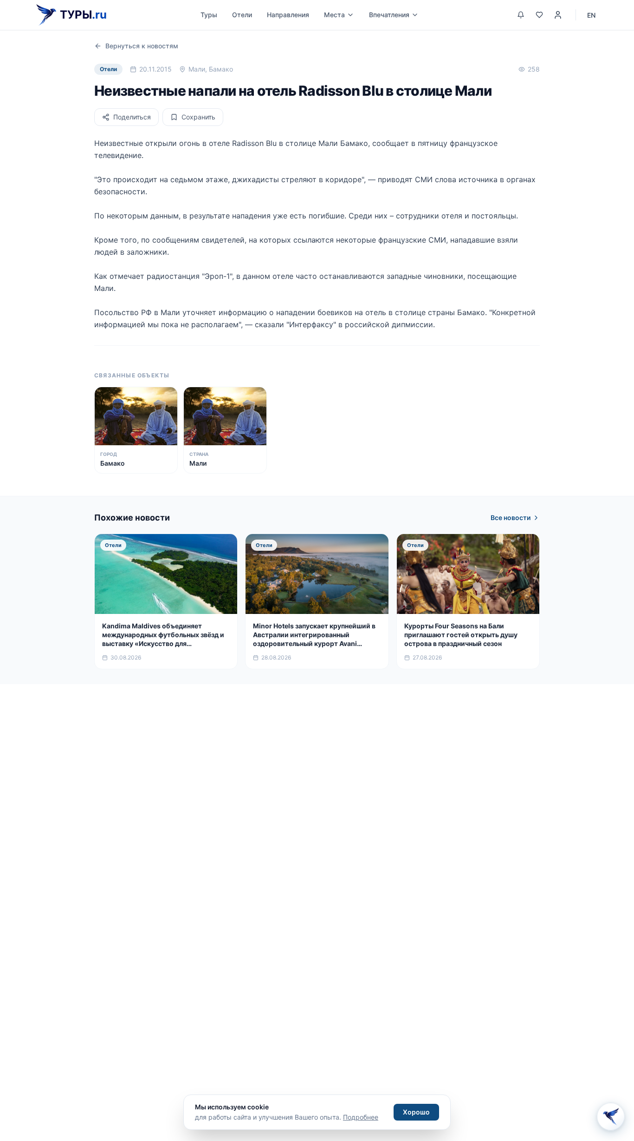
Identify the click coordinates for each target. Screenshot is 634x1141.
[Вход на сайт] (558, 15)
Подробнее (360, 1117)
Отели (242, 15)
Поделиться (132, 117)
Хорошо (416, 1112)
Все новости (510, 517)
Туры (209, 15)
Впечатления (389, 15)
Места (334, 15)
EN (591, 15)
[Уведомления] (520, 15)
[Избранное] (539, 15)
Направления (288, 15)
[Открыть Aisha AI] (611, 1118)
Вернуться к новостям (141, 46)
